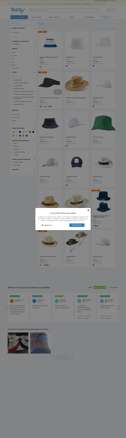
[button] (46, 225)
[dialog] (63, 219)
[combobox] (88, 210)
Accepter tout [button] (77, 225)
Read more (82, 220)
